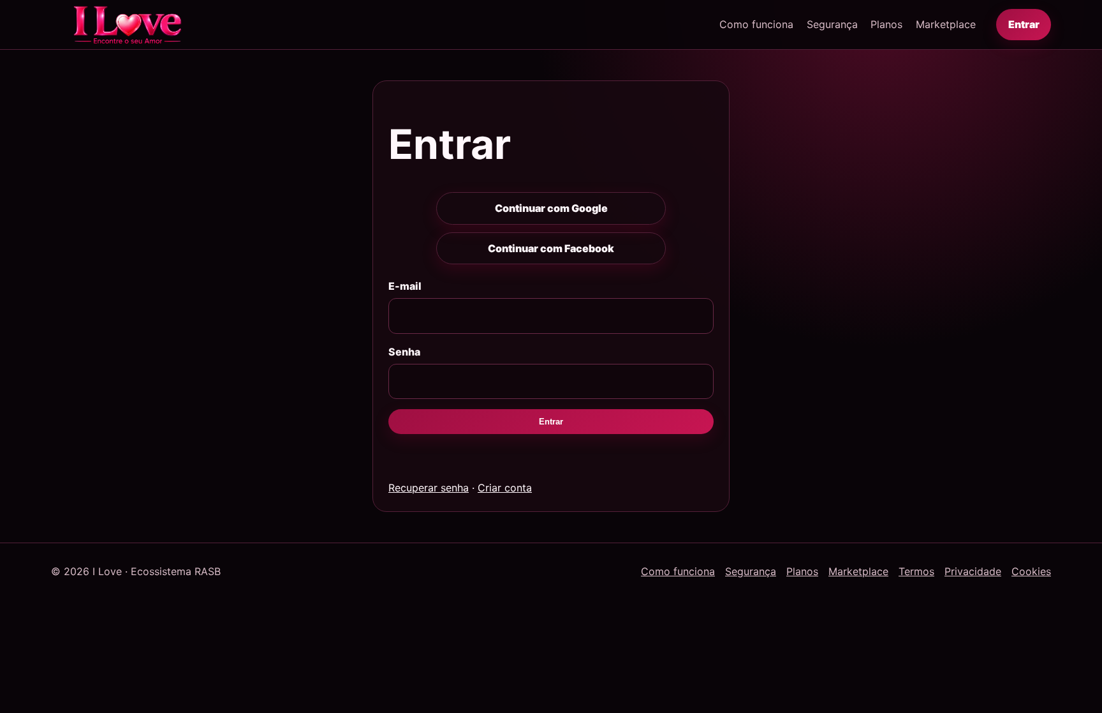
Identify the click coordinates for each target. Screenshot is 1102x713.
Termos (916, 571)
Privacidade (972, 571)
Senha (404, 351)
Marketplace (946, 24)
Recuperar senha (428, 487)
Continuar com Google (551, 208)
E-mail (405, 286)
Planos (886, 24)
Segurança (832, 24)
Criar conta (505, 487)
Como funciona (756, 24)
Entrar (1024, 24)
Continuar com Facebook (551, 248)
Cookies (1031, 571)
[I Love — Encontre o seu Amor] (127, 25)
